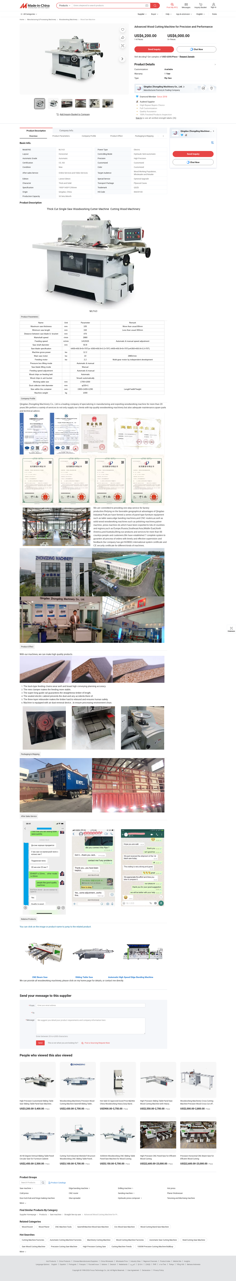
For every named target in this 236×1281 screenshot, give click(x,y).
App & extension (183, 14)
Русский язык (93, 1264)
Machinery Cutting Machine (98, 1240)
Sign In (139, 118)
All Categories (29, 14)
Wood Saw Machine (87, 19)
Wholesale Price (122, 1261)
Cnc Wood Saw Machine (124, 1226)
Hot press (171, 1188)
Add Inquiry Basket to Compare (75, 114)
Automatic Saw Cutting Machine (163, 1240)
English (54, 1264)
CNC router (73, 1193)
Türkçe (171, 1264)
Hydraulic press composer (129, 1198)
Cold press (24, 1193)
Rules (214, 14)
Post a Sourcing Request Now (95, 1043)
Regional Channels (150, 1261)
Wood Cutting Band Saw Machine (154, 1226)
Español (63, 1264)
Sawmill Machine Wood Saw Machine (93, 1226)
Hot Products (51, 1261)
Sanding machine (125, 1193)
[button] (158, 135)
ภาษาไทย (162, 1264)
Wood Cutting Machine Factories (130, 1240)
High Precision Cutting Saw (94, 1246)
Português (72, 1264)
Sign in (213, 7)
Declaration (146, 1270)
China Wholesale (107, 1261)
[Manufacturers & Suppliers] (34, 5)
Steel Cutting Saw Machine (193, 1240)
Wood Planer (44, 1226)
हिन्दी (154, 1264)
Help (167, 14)
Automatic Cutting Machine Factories (65, 1240)
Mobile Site (177, 1261)
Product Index (165, 1261)
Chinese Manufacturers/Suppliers (85, 1261)
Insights (187, 1261)
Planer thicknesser (175, 1193)
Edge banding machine (78, 1188)
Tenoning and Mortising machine (181, 1198)
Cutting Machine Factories (33, 1240)
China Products (64, 1261)
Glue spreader (75, 1198)
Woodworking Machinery (68, 19)
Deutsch (113, 1264)
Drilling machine (124, 1188)
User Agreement (133, 1270)
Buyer (153, 14)
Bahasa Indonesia (193, 1264)
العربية (132, 1264)
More (22, 1251)
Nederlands (123, 1264)
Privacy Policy (158, 1270)
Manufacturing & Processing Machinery (41, 19)
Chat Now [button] (198, 49)
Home (22, 19)
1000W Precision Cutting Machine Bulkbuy (155, 1246)
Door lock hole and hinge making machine (37, 1198)
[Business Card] (212, 142)
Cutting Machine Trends (122, 1246)
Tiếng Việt (180, 1264)
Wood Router (27, 1226)
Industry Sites (136, 1261)
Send (40, 1043)
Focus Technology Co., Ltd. (100, 1270)
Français (82, 1264)
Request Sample (187, 56)
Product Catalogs (58, 1182)
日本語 (147, 1264)
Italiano (104, 1264)
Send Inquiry (154, 49)
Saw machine (25, 1188)
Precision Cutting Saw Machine (64, 1246)
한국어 (140, 1264)
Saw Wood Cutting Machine (33, 1246)
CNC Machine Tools (63, 1226)
